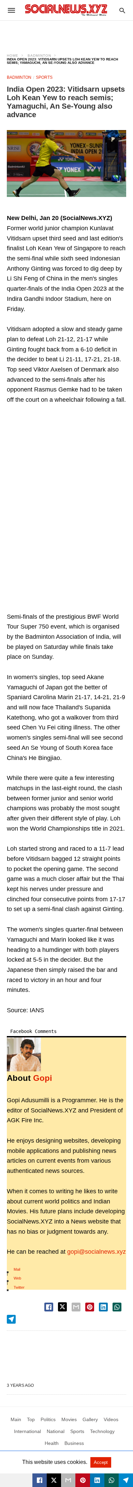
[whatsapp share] (117, 1307)
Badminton (39, 55)
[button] (66, 163)
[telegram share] (11, 1319)
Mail (17, 1269)
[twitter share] (62, 1306)
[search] (122, 10)
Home (12, 55)
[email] (68, 1480)
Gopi (42, 1078)
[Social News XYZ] (66, 10)
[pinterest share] (89, 1307)
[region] (66, 32)
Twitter (19, 1287)
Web (17, 1278)
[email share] (76, 1307)
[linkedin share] (103, 1307)
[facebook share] (48, 1307)
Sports (44, 77)
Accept (101, 1462)
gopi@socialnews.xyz (96, 1251)
